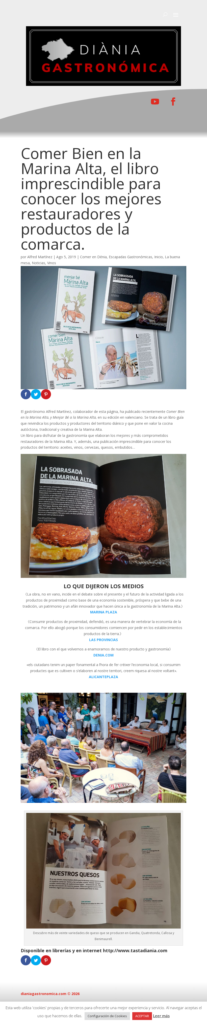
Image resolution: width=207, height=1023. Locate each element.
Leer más (161, 1015)
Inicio (158, 256)
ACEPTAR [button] (142, 1016)
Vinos (51, 262)
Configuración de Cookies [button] (107, 1016)
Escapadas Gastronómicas (130, 256)
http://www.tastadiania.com (135, 950)
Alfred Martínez (39, 256)
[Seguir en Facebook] (173, 101)
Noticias (38, 262)
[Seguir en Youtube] (155, 101)
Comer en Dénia (93, 256)
